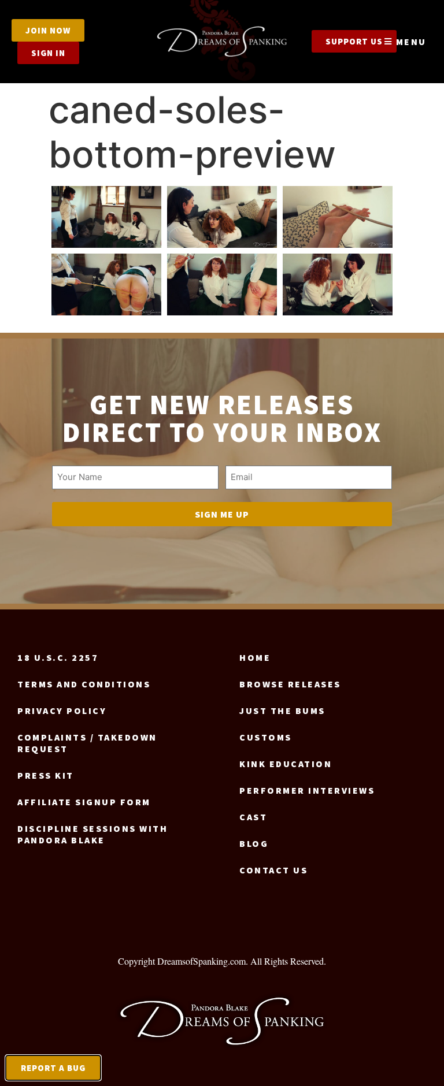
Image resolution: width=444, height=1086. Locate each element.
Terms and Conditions (83, 684)
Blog (253, 843)
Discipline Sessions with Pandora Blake (92, 834)
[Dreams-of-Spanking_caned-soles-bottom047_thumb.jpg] (106, 284)
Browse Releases (290, 684)
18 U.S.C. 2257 (57, 657)
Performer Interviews (307, 790)
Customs (265, 737)
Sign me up (222, 514)
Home (255, 657)
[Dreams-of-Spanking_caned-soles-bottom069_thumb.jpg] (338, 284)
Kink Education (285, 763)
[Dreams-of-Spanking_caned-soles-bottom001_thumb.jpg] (106, 217)
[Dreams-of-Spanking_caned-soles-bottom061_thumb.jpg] (222, 284)
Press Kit (45, 775)
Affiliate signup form (84, 802)
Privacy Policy (61, 710)
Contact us (273, 870)
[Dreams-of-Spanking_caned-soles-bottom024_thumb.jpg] (338, 217)
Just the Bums (282, 710)
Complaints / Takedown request (87, 742)
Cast (253, 817)
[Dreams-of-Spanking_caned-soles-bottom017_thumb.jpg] (222, 217)
